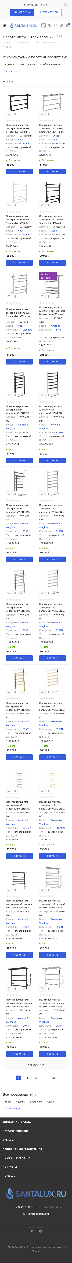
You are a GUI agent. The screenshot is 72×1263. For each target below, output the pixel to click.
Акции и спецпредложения (22, 1149)
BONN (26, 1025)
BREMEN (27, 828)
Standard (27, 143)
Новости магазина (16, 1158)
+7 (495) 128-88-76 (26, 1207)
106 (53, 1077)
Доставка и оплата (17, 1122)
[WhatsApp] (43, 25)
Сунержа (55, 326)
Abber (21, 139)
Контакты (10, 1167)
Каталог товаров (15, 1131)
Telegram (31, 1231)
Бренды (8, 1140)
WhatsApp (40, 1231)
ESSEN (26, 432)
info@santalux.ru (38, 1213)
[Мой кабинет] (61, 25)
